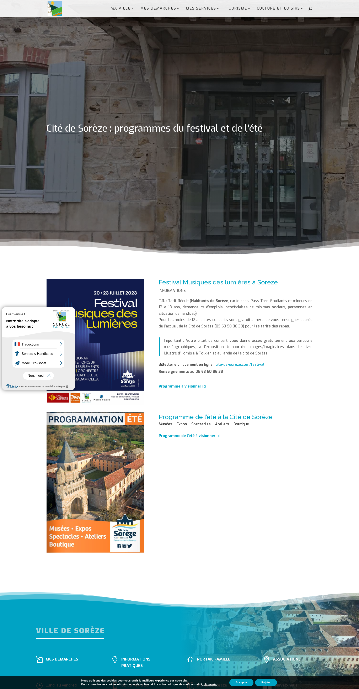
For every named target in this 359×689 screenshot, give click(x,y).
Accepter (241, 682)
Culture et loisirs (278, 9)
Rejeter (266, 682)
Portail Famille (213, 659)
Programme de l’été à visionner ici (189, 435)
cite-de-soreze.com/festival (239, 364)
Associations (287, 659)
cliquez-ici (210, 684)
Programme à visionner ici (182, 386)
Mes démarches (158, 9)
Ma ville (121, 9)
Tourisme (236, 9)
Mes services (201, 9)
